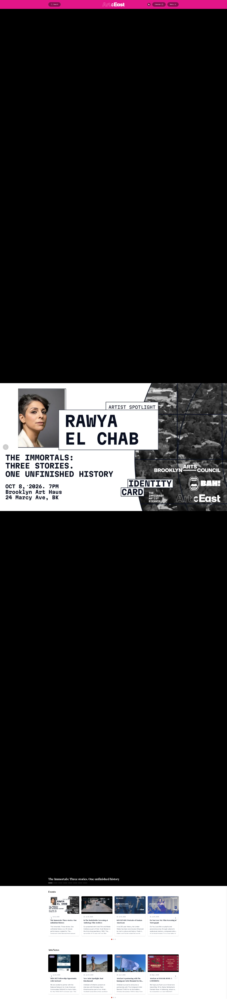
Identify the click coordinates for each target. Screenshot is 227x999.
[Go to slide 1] (111, 939)
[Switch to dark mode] (149, 4)
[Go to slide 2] (113, 939)
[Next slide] (221, 447)
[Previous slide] (6, 447)
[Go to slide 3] (115, 939)
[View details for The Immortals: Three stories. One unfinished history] (113, 447)
